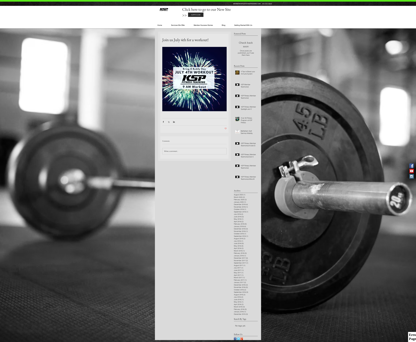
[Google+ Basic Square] (241, 339)
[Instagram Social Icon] (411, 176)
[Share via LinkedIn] (174, 122)
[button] (181, 24)
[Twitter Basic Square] (238, 339)
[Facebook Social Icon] (411, 166)
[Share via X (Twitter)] (169, 122)
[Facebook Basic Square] (235, 339)
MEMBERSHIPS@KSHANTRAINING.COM (247, 4)
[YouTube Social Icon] (411, 171)
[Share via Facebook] (163, 122)
